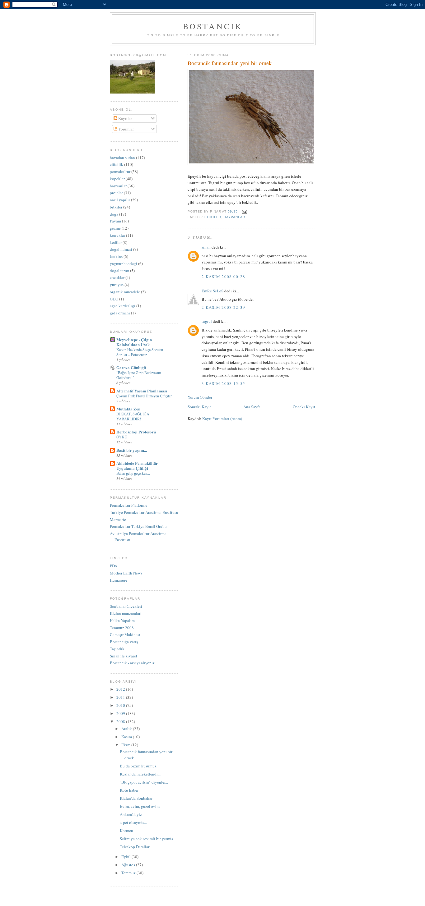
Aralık (127, 728)
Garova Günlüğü (131, 367)
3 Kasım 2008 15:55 (223, 383)
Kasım (127, 736)
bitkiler (212, 217)
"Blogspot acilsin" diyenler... (144, 782)
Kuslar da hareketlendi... (140, 774)
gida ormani (120, 313)
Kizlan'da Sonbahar (136, 798)
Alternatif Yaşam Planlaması (141, 391)
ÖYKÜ (121, 436)
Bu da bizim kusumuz (138, 766)
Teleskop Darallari (135, 846)
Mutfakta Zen (128, 409)
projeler (116, 192)
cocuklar (117, 277)
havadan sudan (122, 157)
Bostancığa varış (124, 641)
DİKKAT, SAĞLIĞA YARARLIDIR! (132, 416)
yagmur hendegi (123, 263)
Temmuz (129, 873)
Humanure (118, 580)
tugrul (207, 321)
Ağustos (128, 864)
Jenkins (116, 256)
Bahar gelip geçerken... (133, 473)
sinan (206, 247)
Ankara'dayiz (131, 814)
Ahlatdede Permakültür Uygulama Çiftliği (137, 465)
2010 (121, 705)
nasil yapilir (120, 200)
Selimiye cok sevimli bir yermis (146, 838)
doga (114, 214)
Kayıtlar (124, 118)
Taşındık (117, 649)
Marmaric (118, 519)
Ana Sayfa (251, 407)
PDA (113, 566)
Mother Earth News (126, 573)
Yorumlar (125, 129)
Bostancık (213, 26)
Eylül (126, 856)
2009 (121, 713)
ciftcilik (116, 164)
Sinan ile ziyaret (123, 656)
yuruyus (117, 284)
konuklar (117, 235)
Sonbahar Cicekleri (126, 606)
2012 (121, 689)
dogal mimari (121, 249)
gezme (115, 228)
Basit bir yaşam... (131, 450)
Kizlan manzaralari (126, 613)
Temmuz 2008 (122, 627)
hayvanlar (234, 217)
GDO (114, 299)
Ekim (126, 745)
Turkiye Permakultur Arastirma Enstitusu (144, 512)
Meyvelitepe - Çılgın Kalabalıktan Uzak (134, 341)
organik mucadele (125, 292)
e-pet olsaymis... (133, 822)
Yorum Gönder (200, 397)
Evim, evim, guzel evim (140, 806)
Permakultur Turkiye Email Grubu (138, 526)
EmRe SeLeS (212, 291)
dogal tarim (119, 270)
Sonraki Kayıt (199, 407)
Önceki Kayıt (304, 407)
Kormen (126, 830)
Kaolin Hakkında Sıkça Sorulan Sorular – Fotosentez (139, 352)
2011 (121, 697)
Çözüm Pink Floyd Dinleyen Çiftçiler (144, 395)
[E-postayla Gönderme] (244, 211)
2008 (121, 721)
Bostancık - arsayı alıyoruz (132, 663)
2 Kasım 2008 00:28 (223, 276)
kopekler (117, 178)
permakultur (120, 171)
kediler (116, 242)
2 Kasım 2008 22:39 (223, 307)
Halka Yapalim (122, 620)
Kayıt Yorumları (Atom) (222, 418)
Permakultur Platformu (128, 505)
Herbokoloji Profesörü (136, 432)
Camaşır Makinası (125, 634)
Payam (115, 221)
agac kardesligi (122, 306)
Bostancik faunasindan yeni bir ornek (230, 63)
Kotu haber (129, 790)
